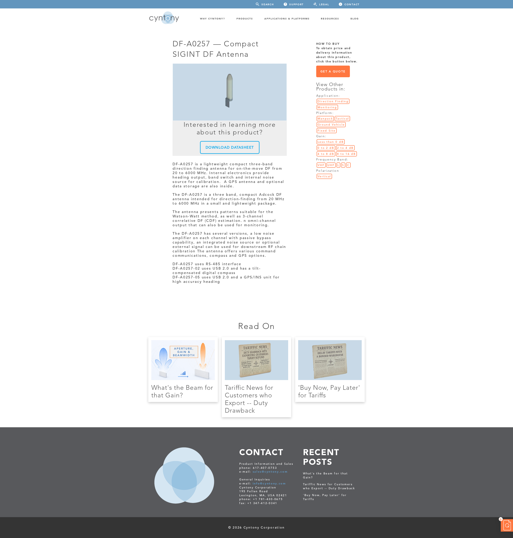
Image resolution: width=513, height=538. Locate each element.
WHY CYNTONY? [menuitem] (212, 18)
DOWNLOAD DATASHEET (230, 147)
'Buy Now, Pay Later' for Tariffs (325, 497)
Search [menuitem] (268, 4)
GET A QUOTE (333, 71)
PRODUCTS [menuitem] (244, 18)
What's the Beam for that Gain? (182, 391)
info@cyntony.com (269, 483)
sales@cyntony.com (270, 471)
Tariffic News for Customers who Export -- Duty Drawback (249, 399)
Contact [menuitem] (352, 4)
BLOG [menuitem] (354, 18)
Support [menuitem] (296, 4)
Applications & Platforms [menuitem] (287, 18)
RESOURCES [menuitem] (330, 18)
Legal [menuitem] (324, 4)
